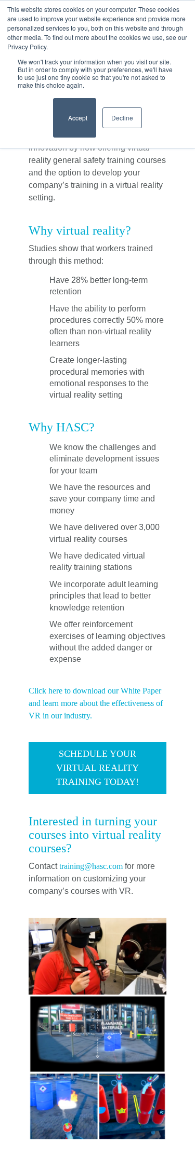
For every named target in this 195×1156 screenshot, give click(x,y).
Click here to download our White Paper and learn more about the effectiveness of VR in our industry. (97, 703)
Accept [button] (74, 122)
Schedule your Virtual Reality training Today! (98, 768)
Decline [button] (122, 117)
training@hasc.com (91, 866)
